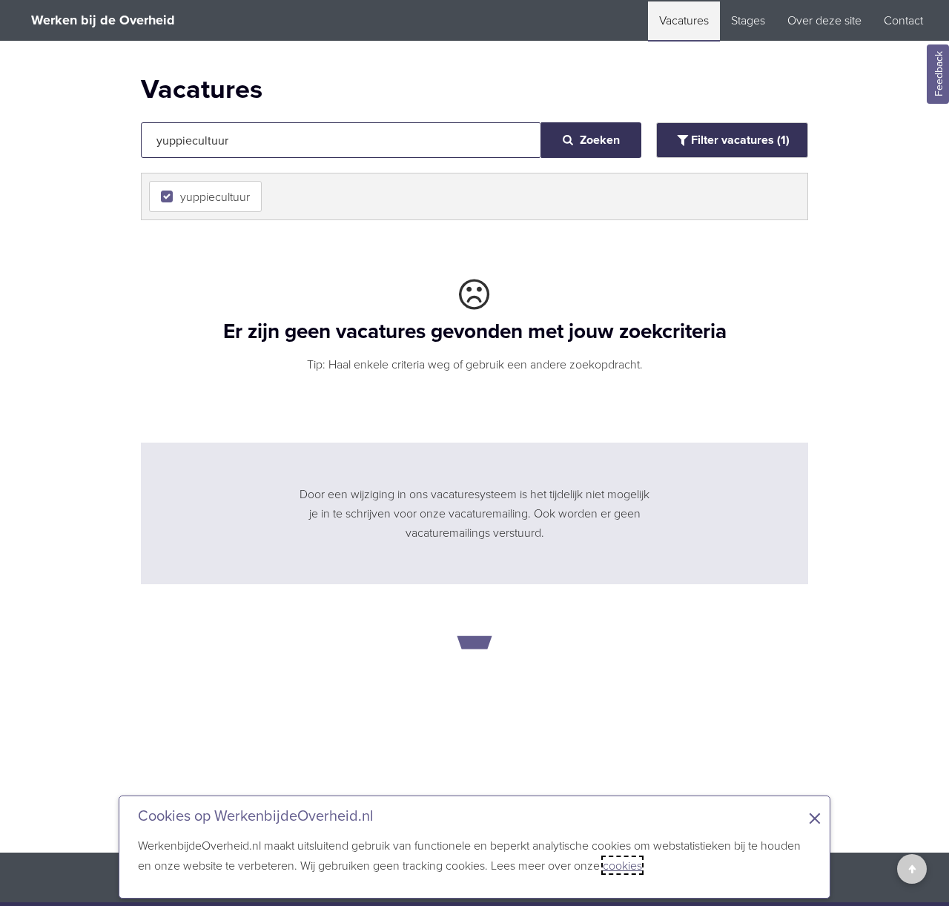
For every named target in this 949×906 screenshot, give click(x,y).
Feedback (938, 74)
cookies (622, 865)
